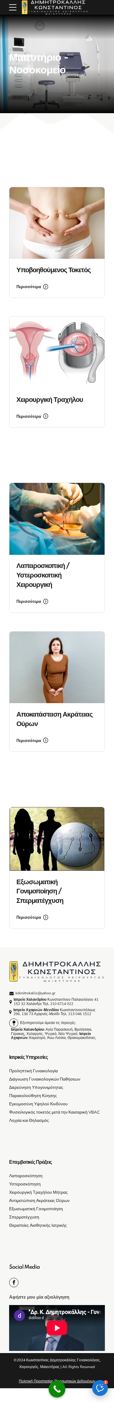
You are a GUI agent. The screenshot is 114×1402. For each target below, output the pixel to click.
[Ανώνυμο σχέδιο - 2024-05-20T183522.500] (57, 667)
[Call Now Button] (57, 1389)
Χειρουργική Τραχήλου (49, 400)
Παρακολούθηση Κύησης (33, 1096)
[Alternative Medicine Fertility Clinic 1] (57, 839)
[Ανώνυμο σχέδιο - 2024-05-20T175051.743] (57, 223)
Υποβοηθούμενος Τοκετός (53, 270)
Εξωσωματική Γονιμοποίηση (36, 1209)
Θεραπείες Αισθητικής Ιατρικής (38, 1225)
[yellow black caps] (57, 971)
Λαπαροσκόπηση (26, 1176)
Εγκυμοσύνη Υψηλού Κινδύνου (38, 1104)
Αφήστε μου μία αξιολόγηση (39, 1297)
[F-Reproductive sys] (57, 352)
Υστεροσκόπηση (25, 1184)
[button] (100, 1388)
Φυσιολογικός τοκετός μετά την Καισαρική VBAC (54, 1112)
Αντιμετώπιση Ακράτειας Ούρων (39, 1201)
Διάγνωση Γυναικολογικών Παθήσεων (44, 1079)
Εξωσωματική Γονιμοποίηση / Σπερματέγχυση (39, 891)
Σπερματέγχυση (24, 1217)
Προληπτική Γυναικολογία (33, 1071)
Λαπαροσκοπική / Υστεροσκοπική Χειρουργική (42, 575)
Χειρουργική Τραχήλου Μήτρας (38, 1192)
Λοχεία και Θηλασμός (29, 1120)
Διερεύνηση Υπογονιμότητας (36, 1087)
